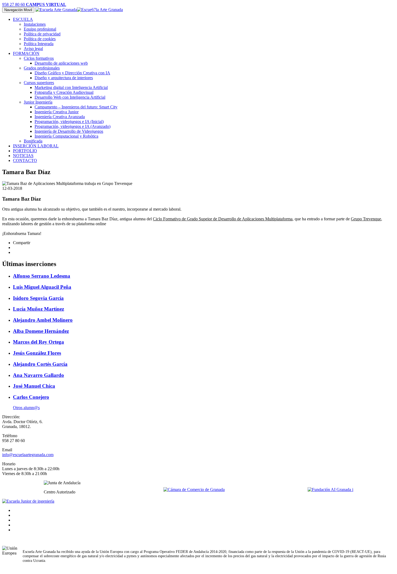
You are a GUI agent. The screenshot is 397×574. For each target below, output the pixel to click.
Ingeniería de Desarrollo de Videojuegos (69, 131)
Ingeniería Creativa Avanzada (60, 116)
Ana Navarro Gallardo (38, 375)
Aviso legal (33, 48)
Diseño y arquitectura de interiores (64, 77)
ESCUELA (23, 19)
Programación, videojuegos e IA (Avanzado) (72, 126)
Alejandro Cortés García (40, 364)
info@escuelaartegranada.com (27, 454)
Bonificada (33, 141)
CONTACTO (25, 160)
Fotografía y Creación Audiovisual (64, 92)
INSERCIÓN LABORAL (36, 146)
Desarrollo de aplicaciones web (61, 63)
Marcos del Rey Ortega (38, 342)
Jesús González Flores (37, 353)
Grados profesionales (42, 68)
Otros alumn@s (26, 407)
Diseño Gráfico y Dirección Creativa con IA (72, 73)
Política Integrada (38, 43)
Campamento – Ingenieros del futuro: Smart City (76, 107)
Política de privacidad (42, 34)
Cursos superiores (39, 82)
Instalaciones (35, 24)
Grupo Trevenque (366, 219)
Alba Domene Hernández (41, 331)
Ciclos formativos (39, 58)
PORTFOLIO (25, 150)
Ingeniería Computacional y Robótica (66, 136)
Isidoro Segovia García (38, 298)
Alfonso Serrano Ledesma (41, 276)
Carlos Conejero (31, 397)
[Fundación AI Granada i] (330, 489)
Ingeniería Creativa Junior (57, 112)
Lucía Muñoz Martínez (38, 309)
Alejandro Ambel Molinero (43, 320)
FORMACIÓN (26, 53)
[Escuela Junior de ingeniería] (28, 501)
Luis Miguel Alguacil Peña (42, 287)
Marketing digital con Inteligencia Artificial (71, 87)
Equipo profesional (40, 29)
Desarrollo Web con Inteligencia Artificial (70, 97)
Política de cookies (40, 39)
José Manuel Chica (34, 386)
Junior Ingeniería (38, 102)
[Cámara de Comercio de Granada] (194, 489)
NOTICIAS (23, 155)
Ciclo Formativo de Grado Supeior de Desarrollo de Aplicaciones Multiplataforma (222, 219)
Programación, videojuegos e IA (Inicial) (69, 121)
